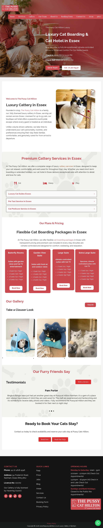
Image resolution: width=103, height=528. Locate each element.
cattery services (66, 166)
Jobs (38, 479)
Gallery (32, 16)
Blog (38, 484)
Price (38, 475)
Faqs (38, 470)
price (99, 16)
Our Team (42, 16)
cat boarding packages (64, 240)
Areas (91, 16)
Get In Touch (52, 68)
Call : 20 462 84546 (71, 68)
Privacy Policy (42, 507)
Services (21, 16)
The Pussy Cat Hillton (30, 110)
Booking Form (67, 16)
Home (12, 16)
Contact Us (80, 16)
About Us (54, 16)
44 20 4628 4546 (18, 470)
